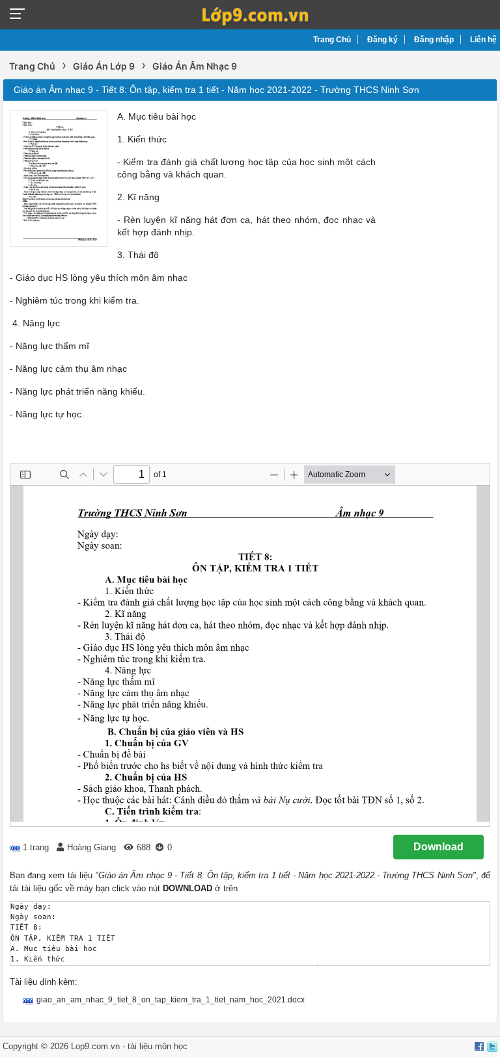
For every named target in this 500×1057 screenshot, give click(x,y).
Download (438, 846)
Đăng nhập (434, 39)
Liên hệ (483, 39)
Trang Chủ (332, 39)
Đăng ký (382, 39)
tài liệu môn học (158, 1046)
